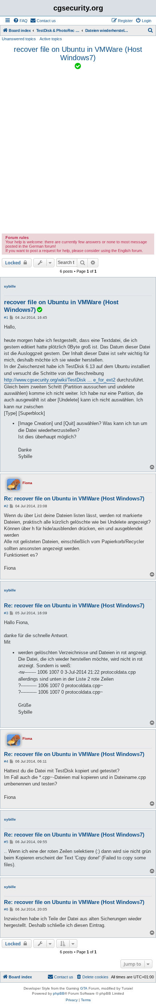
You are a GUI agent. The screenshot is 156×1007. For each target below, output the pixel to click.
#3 (6, 613)
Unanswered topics (19, 39)
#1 (6, 317)
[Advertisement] (78, 152)
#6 (6, 909)
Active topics (51, 39)
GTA (83, 988)
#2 (6, 506)
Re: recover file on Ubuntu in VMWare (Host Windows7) (74, 498)
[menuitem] (20, 20)
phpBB (59, 993)
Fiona (27, 483)
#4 (6, 761)
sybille (10, 286)
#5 (6, 842)
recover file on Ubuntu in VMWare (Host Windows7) (78, 53)
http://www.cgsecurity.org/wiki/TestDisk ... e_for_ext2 (59, 380)
